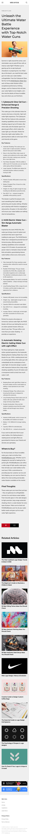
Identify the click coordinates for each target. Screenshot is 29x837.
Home (3, 802)
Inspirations (4, 807)
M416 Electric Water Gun (18, 81)
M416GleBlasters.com (8, 458)
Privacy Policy (5, 819)
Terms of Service (6, 822)
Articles (3, 805)
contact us (7, 832)
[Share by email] (14, 525)
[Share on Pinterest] (6, 525)
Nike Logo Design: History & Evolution (14, 675)
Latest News (5, 810)
